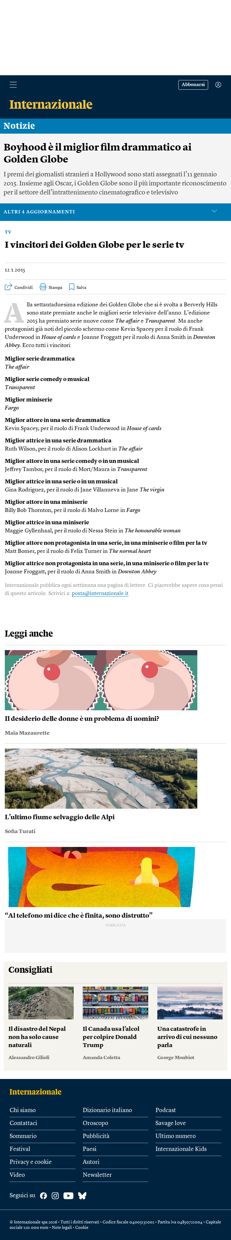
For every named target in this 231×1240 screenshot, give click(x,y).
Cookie (81, 1228)
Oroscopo (95, 1124)
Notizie (19, 126)
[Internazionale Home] (37, 1092)
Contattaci (23, 1124)
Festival (20, 1149)
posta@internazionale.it (100, 593)
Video (17, 1175)
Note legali (62, 1228)
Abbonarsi (193, 84)
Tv (8, 232)
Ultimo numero (176, 1136)
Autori (91, 1162)
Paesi (90, 1149)
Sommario (23, 1136)
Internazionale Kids (181, 1149)
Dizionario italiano (107, 1111)
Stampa (55, 288)
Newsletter (97, 1175)
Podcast (166, 1111)
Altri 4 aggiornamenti (39, 212)
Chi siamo (23, 1111)
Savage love (171, 1124)
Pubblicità (96, 1136)
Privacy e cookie (31, 1162)
